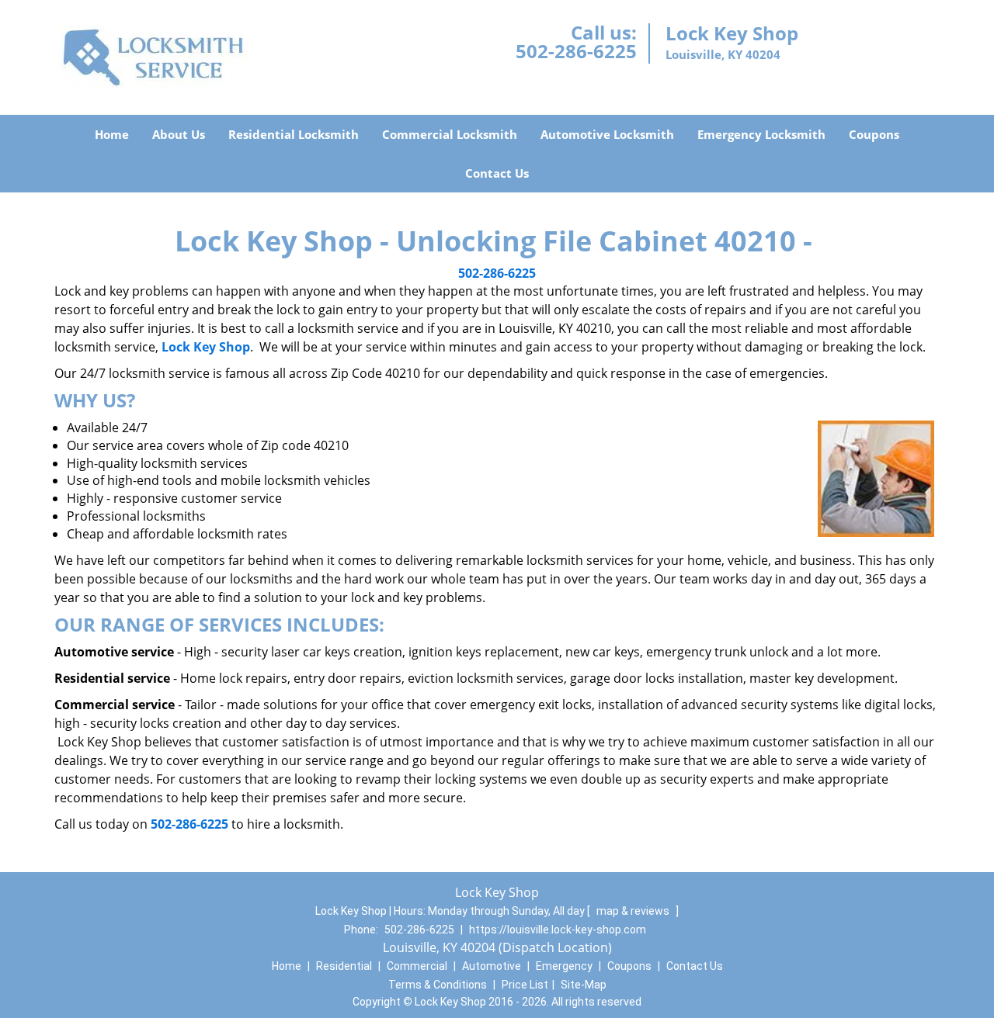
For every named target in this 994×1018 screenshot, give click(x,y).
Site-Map (583, 984)
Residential (344, 966)
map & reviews (634, 911)
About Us (178, 134)
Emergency (564, 966)
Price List (525, 984)
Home (112, 134)
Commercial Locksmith (449, 134)
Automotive (491, 966)
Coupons (874, 134)
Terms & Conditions (437, 984)
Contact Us (497, 173)
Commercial (417, 966)
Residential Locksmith (293, 134)
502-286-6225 (576, 51)
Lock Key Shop (206, 346)
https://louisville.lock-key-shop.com (557, 929)
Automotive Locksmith (607, 134)
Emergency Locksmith (761, 134)
